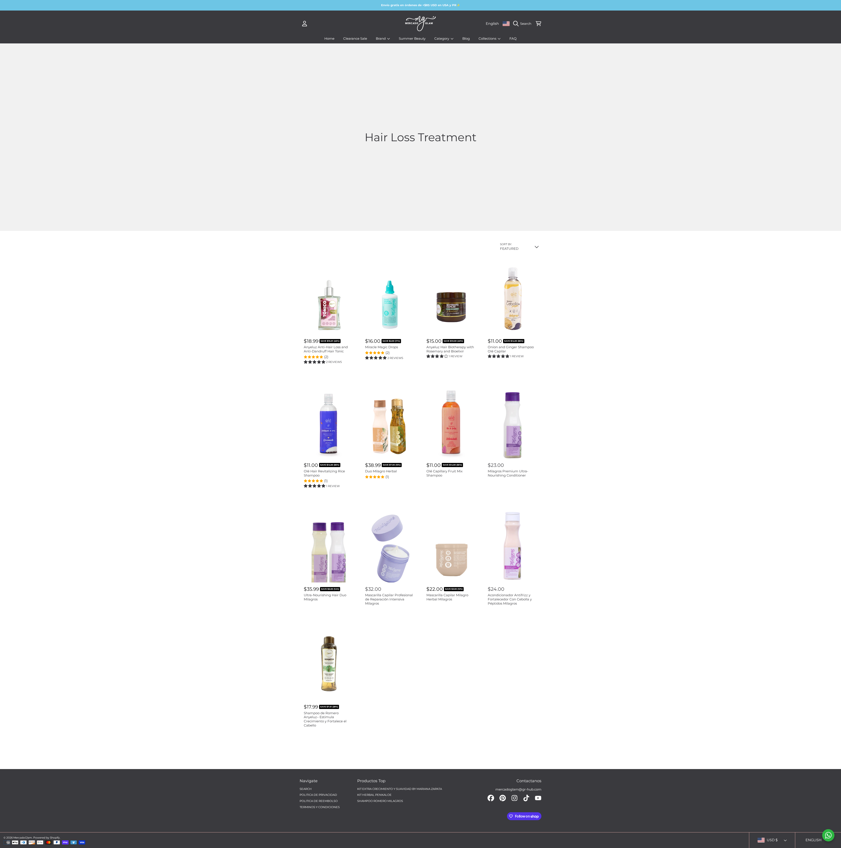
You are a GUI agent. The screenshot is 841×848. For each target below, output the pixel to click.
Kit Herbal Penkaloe (374, 794)
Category (442, 38)
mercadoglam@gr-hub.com (518, 789)
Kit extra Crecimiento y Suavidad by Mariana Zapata (399, 789)
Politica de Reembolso (319, 801)
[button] (523, 24)
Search (306, 789)
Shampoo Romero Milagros (380, 801)
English (492, 23)
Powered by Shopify (46, 837)
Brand (381, 38)
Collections (488, 38)
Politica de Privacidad (318, 794)
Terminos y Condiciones (320, 807)
